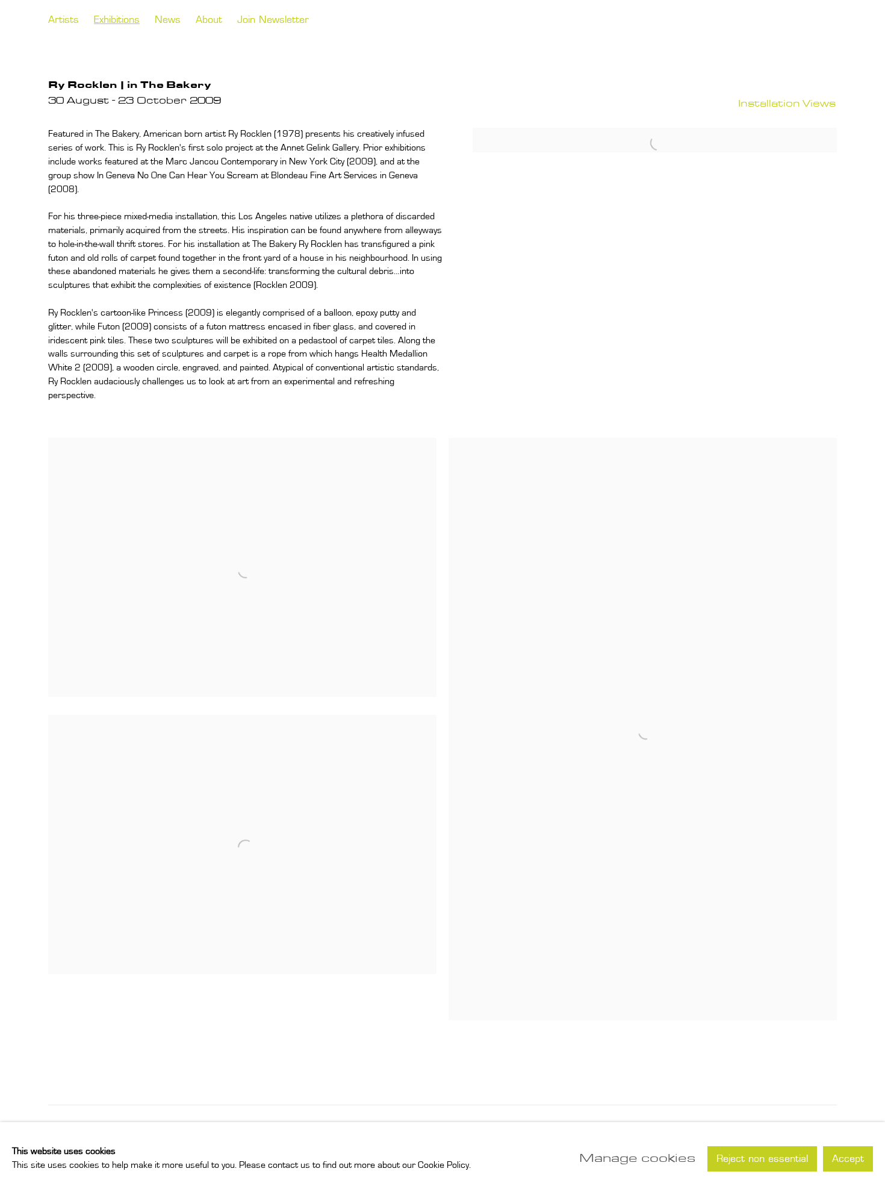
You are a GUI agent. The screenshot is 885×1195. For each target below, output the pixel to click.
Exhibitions (117, 20)
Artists (63, 20)
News (168, 20)
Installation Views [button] (787, 103)
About (209, 20)
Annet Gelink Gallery (756, 21)
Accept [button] (848, 1159)
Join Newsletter (273, 20)
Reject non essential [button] (762, 1159)
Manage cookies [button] (637, 1158)
